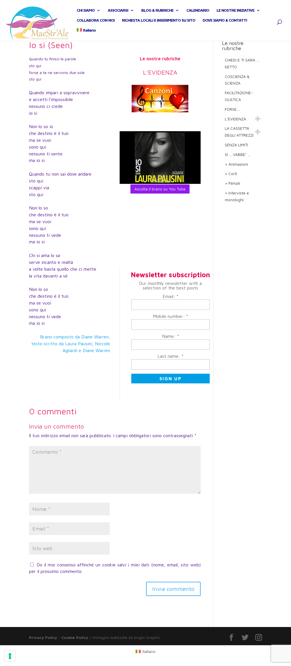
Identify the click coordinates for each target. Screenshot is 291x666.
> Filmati (232, 183)
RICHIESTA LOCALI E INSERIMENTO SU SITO (158, 20)
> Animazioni (236, 164)
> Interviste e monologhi (237, 196)
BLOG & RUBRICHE (157, 10)
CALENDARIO (197, 10)
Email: (170, 296)
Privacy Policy (43, 637)
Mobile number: (170, 316)
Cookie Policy (74, 637)
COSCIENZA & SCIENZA (237, 80)
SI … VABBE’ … (237, 154)
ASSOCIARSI (118, 10)
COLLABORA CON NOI (96, 20)
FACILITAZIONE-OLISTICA (239, 96)
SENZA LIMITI (236, 144)
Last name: (170, 356)
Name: (170, 336)
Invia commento (173, 588)
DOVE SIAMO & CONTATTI (225, 20)
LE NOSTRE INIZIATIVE (235, 10)
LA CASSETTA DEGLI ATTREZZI (239, 131)
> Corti (231, 173)
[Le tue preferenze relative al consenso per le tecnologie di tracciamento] (10, 656)
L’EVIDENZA (235, 118)
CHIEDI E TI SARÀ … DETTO (242, 63)
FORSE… (232, 109)
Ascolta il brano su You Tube (160, 188)
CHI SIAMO (86, 10)
